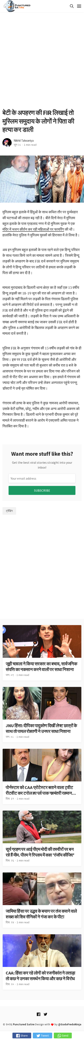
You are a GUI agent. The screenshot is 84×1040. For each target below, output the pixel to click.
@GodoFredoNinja (69, 1024)
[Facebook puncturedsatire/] (38, 1014)
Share (24, 1035)
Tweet (44, 1035)
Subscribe (42, 490)
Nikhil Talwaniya (24, 140)
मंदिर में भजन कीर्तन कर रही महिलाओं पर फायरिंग (33, 229)
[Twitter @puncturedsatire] (45, 1014)
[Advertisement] (42, 60)
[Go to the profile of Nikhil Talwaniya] (7, 142)
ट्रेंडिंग (9, 511)
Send (64, 1035)
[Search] (71, 6)
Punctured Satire (23, 1024)
